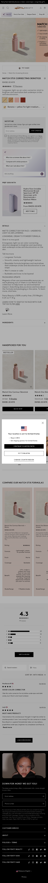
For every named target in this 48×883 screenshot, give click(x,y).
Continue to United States (24, 446)
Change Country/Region (24, 459)
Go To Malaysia (24, 453)
